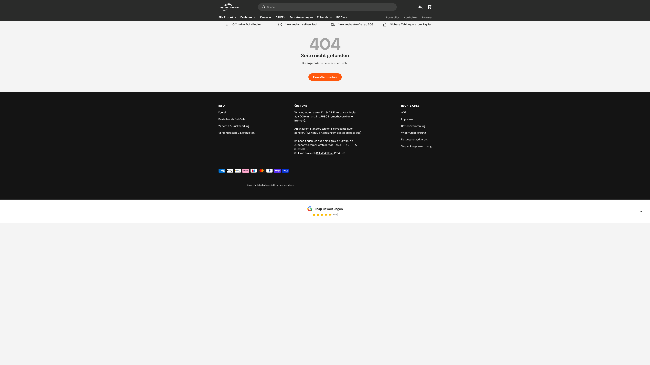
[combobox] (327, 7)
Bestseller (392, 17)
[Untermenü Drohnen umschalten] (255, 17)
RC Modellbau (324, 153)
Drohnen (246, 17)
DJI (323, 112)
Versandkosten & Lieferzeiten (236, 133)
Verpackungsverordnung (416, 146)
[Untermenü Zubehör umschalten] (331, 17)
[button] (429, 7)
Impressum (408, 119)
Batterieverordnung (413, 126)
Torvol (338, 145)
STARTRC (348, 145)
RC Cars (341, 17)
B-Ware (427, 17)
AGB (404, 112)
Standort (315, 128)
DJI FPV (280, 17)
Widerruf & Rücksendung (233, 126)
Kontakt (223, 112)
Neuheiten (411, 17)
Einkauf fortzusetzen (325, 77)
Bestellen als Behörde (231, 119)
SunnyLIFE (300, 149)
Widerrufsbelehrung (413, 133)
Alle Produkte (227, 17)
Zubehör (322, 17)
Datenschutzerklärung (414, 139)
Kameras (266, 17)
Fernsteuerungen (301, 17)
